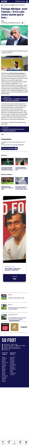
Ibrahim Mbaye (3, 374)
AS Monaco (12, 369)
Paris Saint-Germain (12, 358)
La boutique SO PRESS (8, 345)
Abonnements (6, 344)
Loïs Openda (5, 376)
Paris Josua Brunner (5, 363)
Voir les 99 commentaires (8, 148)
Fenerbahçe (12, 368)
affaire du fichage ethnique (16, 73)
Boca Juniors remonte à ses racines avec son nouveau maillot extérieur (21, 179)
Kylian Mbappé (4, 368)
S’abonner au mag (20, 1)
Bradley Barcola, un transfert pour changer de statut (7, 179)
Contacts (15, 344)
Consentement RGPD (16, 348)
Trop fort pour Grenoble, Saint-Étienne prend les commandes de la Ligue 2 (7, 160)
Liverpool (12, 374)
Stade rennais (11, 371)
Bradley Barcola (4, 360)
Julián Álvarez (3, 371)
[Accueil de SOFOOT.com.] (4, 1)
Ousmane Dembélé (4, 378)
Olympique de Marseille (13, 364)
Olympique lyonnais (12, 360)
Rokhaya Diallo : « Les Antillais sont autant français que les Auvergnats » (15, 99)
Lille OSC (12, 362)
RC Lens (12, 366)
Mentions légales (21, 345)
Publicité (5, 348)
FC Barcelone (13, 373)
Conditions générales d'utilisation (11, 347)
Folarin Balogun (4, 380)
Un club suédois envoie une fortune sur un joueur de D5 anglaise (14, 314)
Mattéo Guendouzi (4, 358)
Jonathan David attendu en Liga (9, 293)
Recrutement (6, 349)
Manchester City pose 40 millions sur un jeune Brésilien (12, 304)
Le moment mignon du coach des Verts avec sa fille (21, 160)
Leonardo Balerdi (4, 366)
